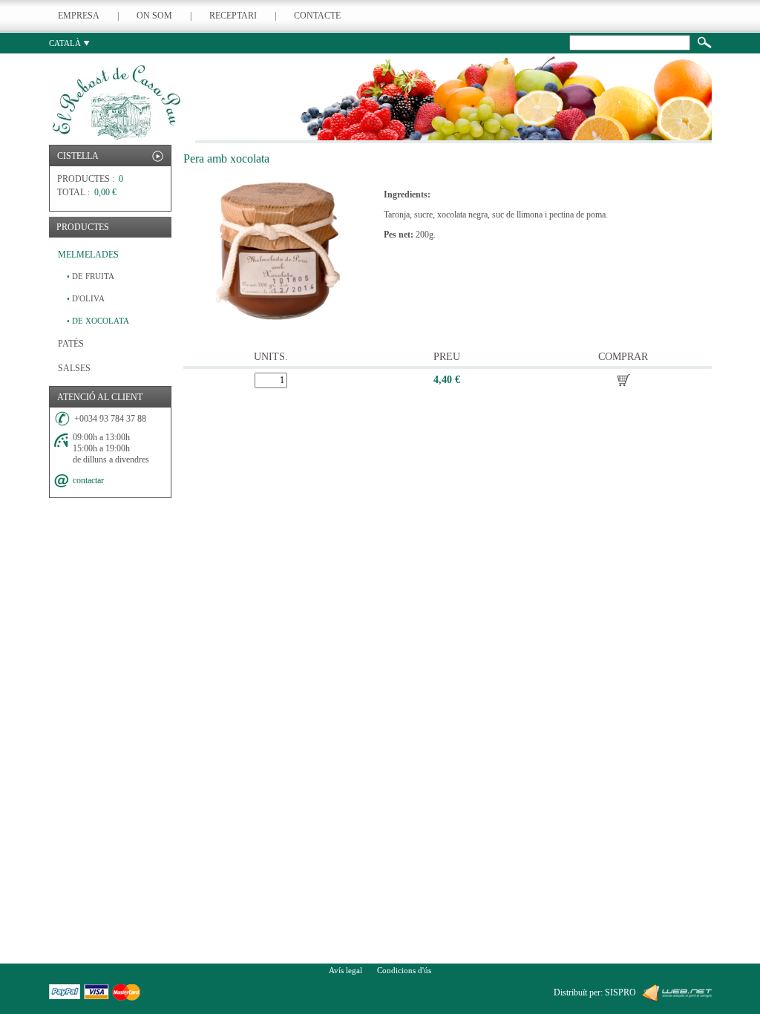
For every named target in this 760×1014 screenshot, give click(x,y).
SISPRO (620, 992)
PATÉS (71, 343)
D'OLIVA (86, 298)
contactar (88, 480)
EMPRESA (78, 15)
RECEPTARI (233, 15)
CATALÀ (66, 43)
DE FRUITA (90, 276)
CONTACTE (317, 15)
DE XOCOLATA (98, 320)
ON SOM (154, 15)
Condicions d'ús (404, 970)
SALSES (74, 368)
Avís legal (345, 970)
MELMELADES (88, 254)
